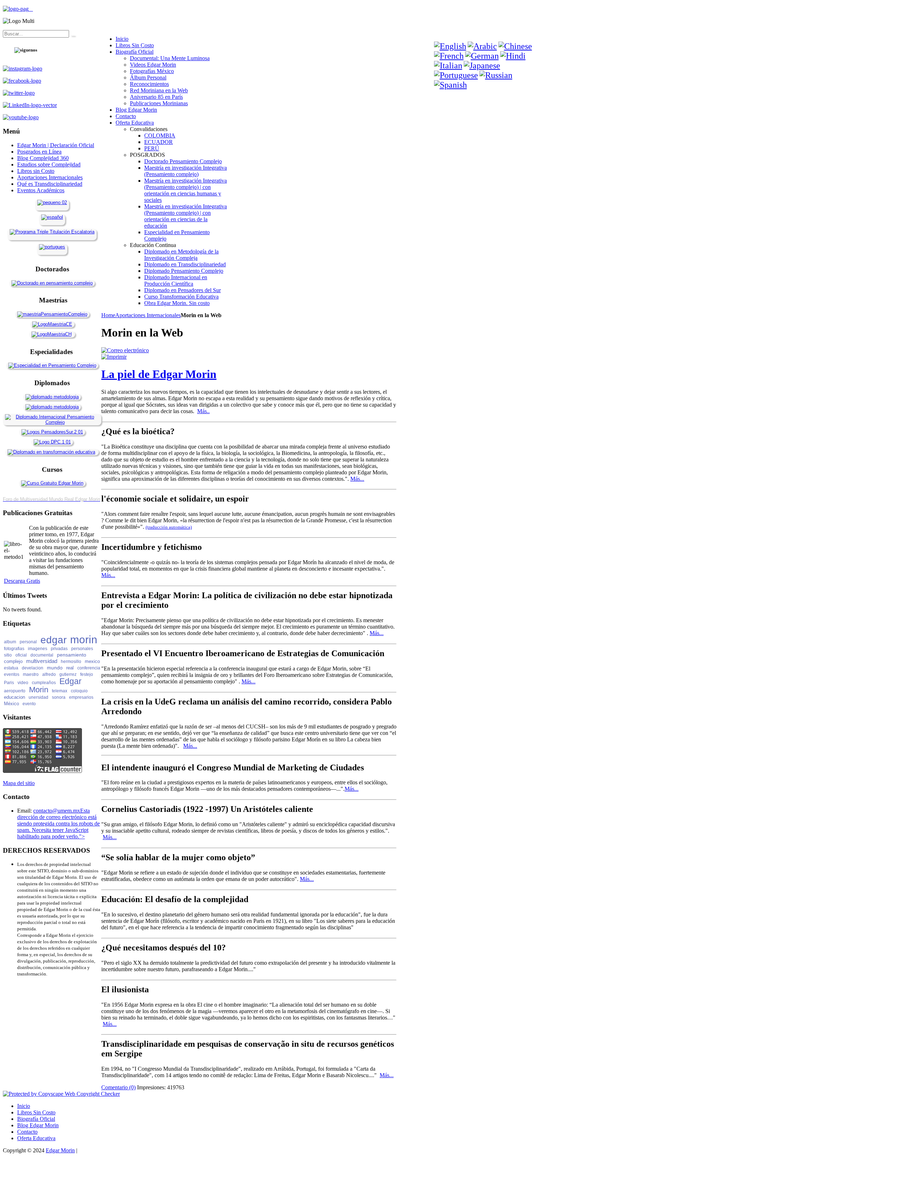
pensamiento (71, 655)
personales (82, 648)
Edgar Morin (60, 1150)
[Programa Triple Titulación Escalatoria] (52, 231)
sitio (8, 655)
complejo (13, 661)
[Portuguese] (456, 75)
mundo (55, 667)
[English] (450, 46)
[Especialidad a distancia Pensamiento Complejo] (52, 365)
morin (83, 639)
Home (108, 315)
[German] (482, 56)
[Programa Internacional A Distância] (52, 247)
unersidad (38, 697)
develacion (32, 667)
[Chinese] (515, 46)
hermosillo (71, 661)
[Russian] (495, 75)
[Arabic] (482, 46)
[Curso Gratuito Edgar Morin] (52, 483)
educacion (14, 697)
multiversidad (41, 661)
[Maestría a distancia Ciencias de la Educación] (52, 324)
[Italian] (448, 65)
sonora (58, 697)
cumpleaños (44, 682)
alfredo (49, 674)
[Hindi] (513, 56)
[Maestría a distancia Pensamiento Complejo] (52, 314)
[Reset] (72, 35)
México (11, 703)
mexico (92, 661)
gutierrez (68, 674)
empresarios (81, 697)
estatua (11, 667)
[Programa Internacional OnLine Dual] (52, 217)
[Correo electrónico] (125, 350)
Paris (9, 682)
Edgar (70, 681)
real (70, 667)
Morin (38, 689)
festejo (86, 674)
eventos (11, 674)
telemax (59, 690)
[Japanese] (482, 65)
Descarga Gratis (22, 581)
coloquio (79, 690)
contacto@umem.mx (56, 811)
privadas (59, 648)
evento (29, 703)
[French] (449, 56)
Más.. (203, 411)
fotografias (14, 648)
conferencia (88, 667)
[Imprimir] (114, 357)
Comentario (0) (118, 1087)
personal (28, 641)
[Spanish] (450, 85)
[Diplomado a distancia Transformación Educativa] (51, 452)
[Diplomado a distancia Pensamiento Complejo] (52, 422)
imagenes (37, 648)
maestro (31, 674)
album (10, 641)
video (23, 682)
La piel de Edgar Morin (158, 374)
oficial (21, 655)
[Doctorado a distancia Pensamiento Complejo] (52, 283)
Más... (357, 479)
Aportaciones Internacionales (148, 315)
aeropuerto (14, 690)
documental (41, 655)
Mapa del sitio (19, 783)
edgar (53, 639)
